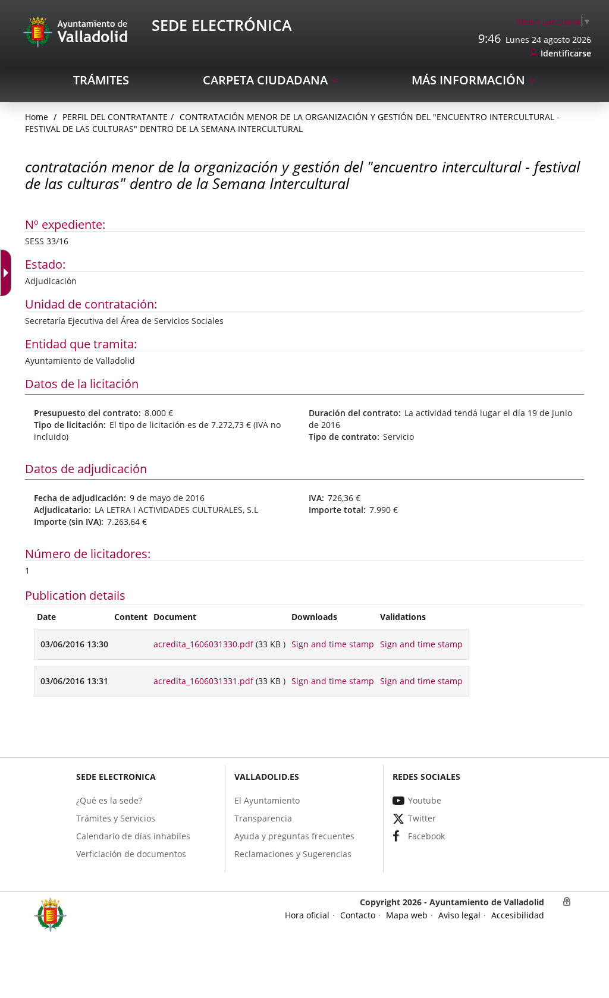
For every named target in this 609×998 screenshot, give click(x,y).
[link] (553, 21)
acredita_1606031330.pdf (203, 644)
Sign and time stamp (332, 644)
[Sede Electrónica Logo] (77, 31)
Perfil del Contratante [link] (115, 116)
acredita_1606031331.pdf (203, 681)
